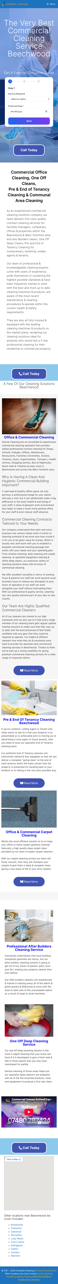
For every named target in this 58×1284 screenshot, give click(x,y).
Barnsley (36, 1279)
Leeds (40, 1273)
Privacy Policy (42, 1270)
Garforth (48, 1273)
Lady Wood (17, 1238)
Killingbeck (17, 1245)
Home (54, 1270)
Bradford (47, 1276)
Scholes (15, 1252)
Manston (15, 1255)
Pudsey (27, 1276)
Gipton (14, 1248)
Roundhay (16, 1235)
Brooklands (17, 1224)
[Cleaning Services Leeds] (14, 4)
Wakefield (37, 1276)
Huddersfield (24, 1279)
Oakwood (16, 1231)
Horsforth (11, 1276)
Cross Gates (17, 1242)
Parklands (16, 1228)
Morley (20, 1276)
